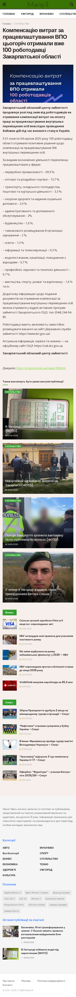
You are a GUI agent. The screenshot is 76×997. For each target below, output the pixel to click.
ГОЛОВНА (9, 14)
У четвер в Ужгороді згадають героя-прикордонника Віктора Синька (31, 591)
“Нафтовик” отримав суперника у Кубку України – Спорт (44, 727)
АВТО (6, 848)
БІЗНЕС (7, 859)
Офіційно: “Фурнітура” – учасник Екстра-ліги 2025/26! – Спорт (45, 773)
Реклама (26, 981)
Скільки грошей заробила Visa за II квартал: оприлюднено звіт (41, 622)
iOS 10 (23, 898)
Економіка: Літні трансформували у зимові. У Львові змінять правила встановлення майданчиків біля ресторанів (43, 933)
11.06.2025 (26, 780)
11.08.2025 (26, 686)
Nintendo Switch (55, 898)
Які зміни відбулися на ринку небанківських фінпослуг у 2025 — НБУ (43, 653)
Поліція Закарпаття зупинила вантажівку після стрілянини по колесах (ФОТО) (34, 537)
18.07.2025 (26, 734)
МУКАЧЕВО (47, 14)
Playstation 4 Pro (14, 904)
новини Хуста (11, 911)
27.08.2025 (26, 749)
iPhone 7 (36, 898)
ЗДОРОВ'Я (9, 870)
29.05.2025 (26, 659)
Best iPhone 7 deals (37, 892)
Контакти (7, 985)
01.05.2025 (26, 628)
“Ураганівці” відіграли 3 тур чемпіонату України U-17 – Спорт (43, 758)
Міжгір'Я (38, 4)
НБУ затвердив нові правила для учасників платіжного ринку (46, 637)
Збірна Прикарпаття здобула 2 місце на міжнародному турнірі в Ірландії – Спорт (44, 712)
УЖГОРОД (27, 14)
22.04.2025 (26, 644)
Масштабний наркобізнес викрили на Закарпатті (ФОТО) (31, 483)
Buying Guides (61, 892)
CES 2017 (9, 898)
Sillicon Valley (37, 904)
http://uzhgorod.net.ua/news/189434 (40, 368)
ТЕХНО (44, 864)
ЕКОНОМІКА (10, 864)
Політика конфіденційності (51, 981)
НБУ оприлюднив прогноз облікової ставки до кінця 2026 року (46, 668)
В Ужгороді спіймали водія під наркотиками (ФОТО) (36, 428)
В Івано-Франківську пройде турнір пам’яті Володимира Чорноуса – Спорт (46, 742)
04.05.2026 (12, 435)
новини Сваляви (58, 904)
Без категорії (11, 853)
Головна (7, 23)
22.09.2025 (26, 674)
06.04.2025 (26, 718)
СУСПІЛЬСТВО (21, 23)
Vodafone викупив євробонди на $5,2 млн (46, 682)
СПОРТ (44, 853)
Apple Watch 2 (12, 892)
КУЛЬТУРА (9, 875)
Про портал (9, 981)
